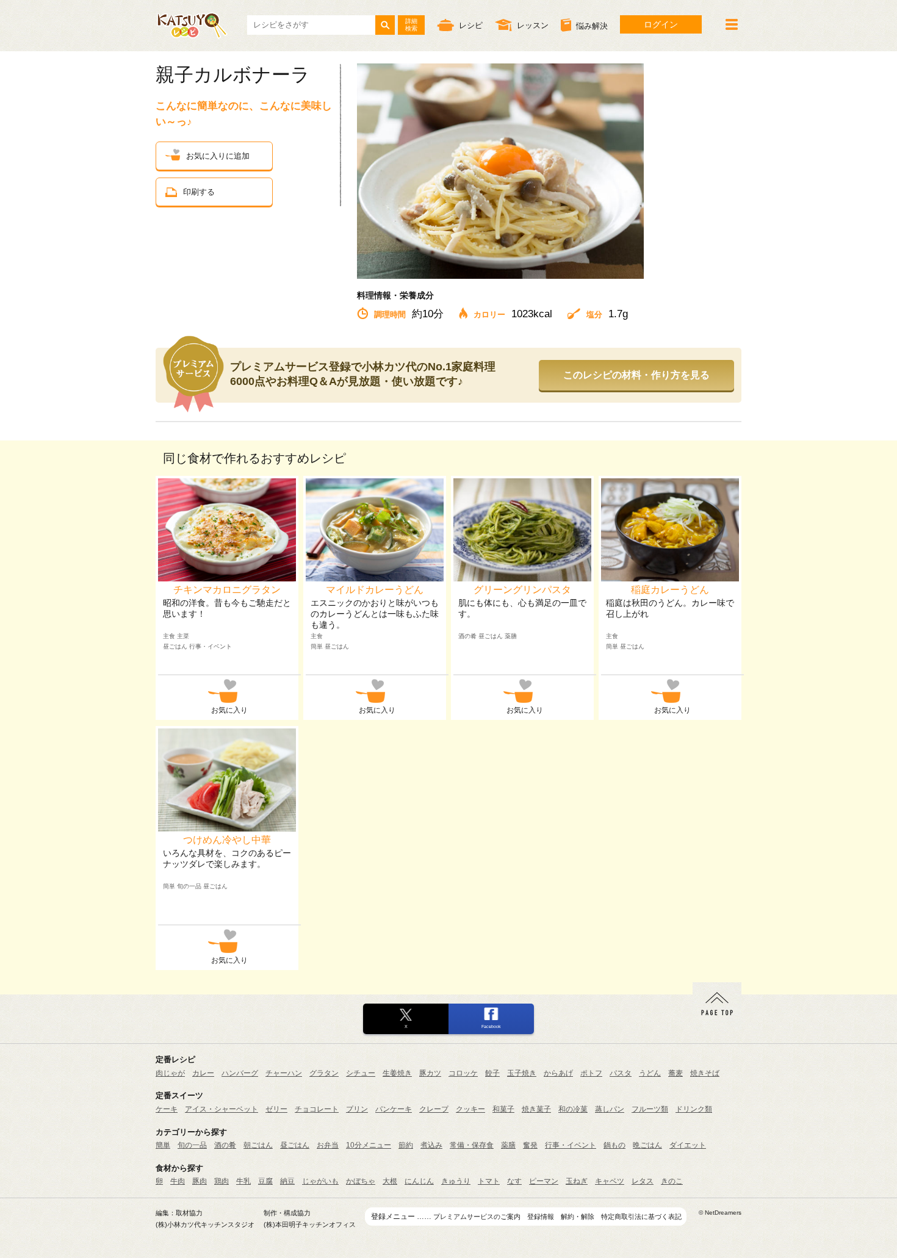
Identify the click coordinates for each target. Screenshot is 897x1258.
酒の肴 (225, 1145)
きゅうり (455, 1181)
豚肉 (199, 1181)
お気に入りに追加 (218, 155)
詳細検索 (411, 25)
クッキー (470, 1109)
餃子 (492, 1073)
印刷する (199, 191)
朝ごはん (258, 1145)
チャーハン (283, 1073)
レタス (643, 1181)
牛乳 (243, 1181)
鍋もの (614, 1145)
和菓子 (503, 1109)
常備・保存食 (472, 1145)
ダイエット (687, 1145)
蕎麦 (675, 1073)
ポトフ (591, 1073)
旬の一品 (192, 1145)
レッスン (533, 25)
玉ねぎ (577, 1181)
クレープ (433, 1109)
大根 (390, 1181)
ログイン (661, 24)
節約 (405, 1145)
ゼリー (276, 1109)
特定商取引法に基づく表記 (641, 1216)
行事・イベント (570, 1145)
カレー (203, 1073)
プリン (357, 1109)
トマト (489, 1181)
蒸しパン (609, 1109)
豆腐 (265, 1181)
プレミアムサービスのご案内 (477, 1216)
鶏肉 (221, 1181)
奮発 (530, 1145)
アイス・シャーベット (221, 1109)
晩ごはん (647, 1145)
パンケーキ (393, 1109)
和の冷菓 (573, 1109)
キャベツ (609, 1181)
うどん (650, 1073)
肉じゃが (170, 1073)
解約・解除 (577, 1216)
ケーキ (167, 1109)
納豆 (287, 1181)
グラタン (324, 1073)
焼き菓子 (536, 1109)
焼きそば (704, 1073)
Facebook (491, 1026)
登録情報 (540, 1216)
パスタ (621, 1073)
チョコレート (317, 1109)
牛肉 (177, 1181)
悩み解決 (592, 26)
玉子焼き (521, 1073)
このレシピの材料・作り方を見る (636, 375)
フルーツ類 (650, 1109)
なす (514, 1181)
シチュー (360, 1073)
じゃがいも (320, 1181)
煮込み (431, 1145)
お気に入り (229, 710)
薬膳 (508, 1145)
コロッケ (463, 1073)
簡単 (163, 1145)
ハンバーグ (240, 1073)
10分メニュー (368, 1145)
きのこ (672, 1181)
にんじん (419, 1181)
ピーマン (543, 1181)
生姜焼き (397, 1073)
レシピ (471, 25)
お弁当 (328, 1145)
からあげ (558, 1073)
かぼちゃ (360, 1181)
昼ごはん (294, 1145)
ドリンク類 (693, 1109)
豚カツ (430, 1073)
